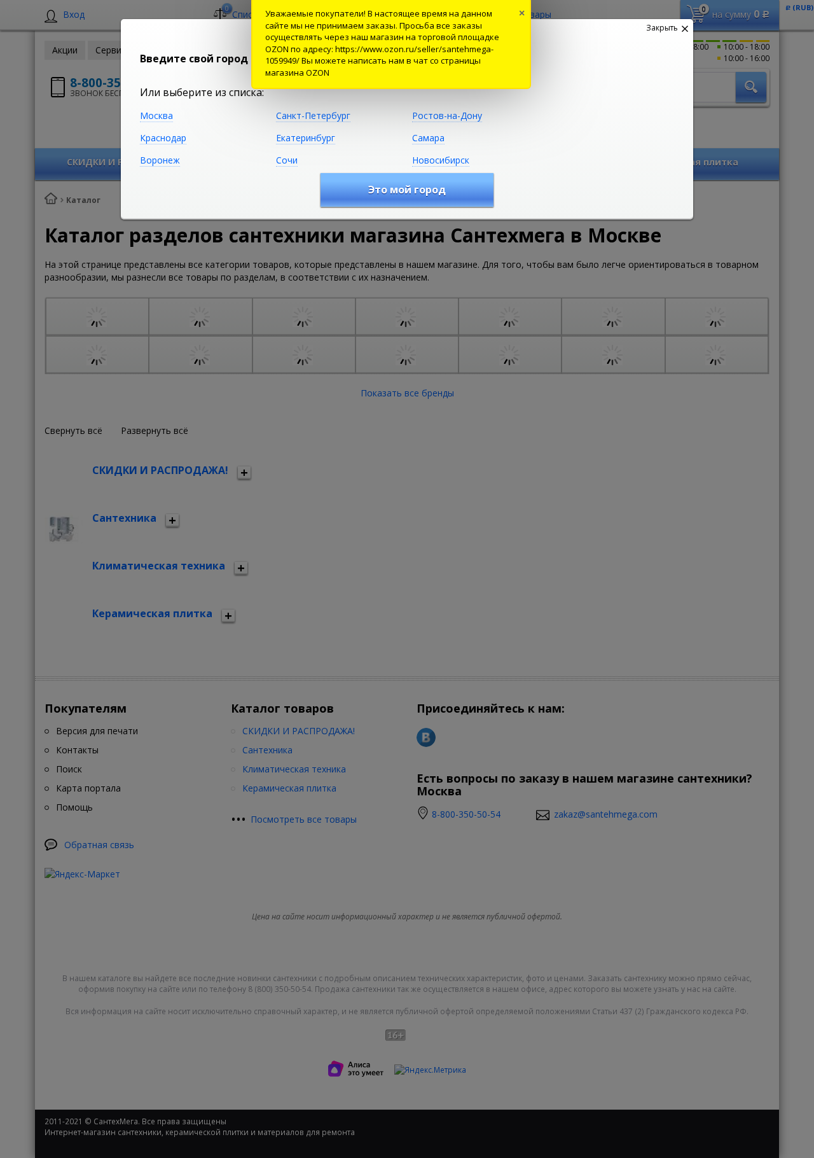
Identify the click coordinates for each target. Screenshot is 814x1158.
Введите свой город (194, 59)
